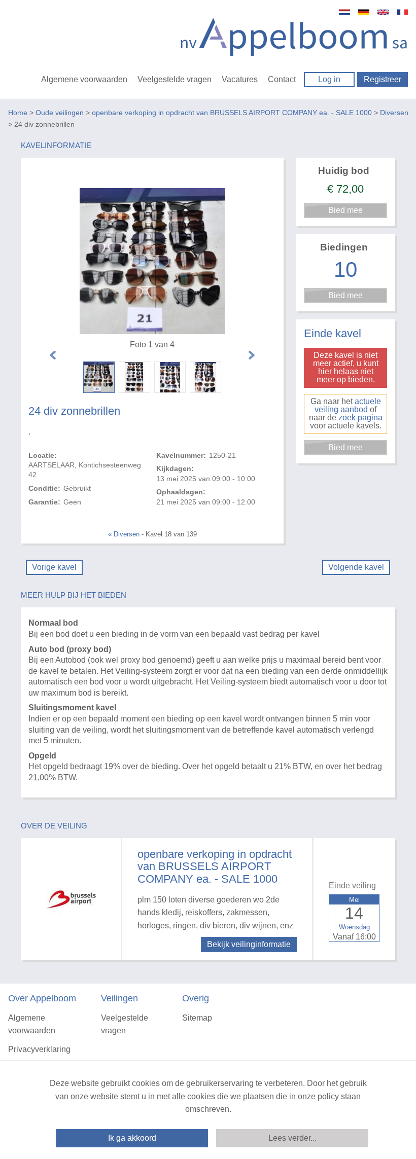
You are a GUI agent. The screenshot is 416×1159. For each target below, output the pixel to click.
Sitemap (197, 1017)
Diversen (394, 112)
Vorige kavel (54, 567)
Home (17, 112)
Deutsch (363, 12)
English (383, 12)
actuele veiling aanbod (348, 405)
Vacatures (240, 79)
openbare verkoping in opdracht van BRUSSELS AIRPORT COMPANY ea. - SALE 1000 (232, 112)
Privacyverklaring (39, 1049)
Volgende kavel (356, 567)
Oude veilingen (60, 112)
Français (402, 12)
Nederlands (344, 12)
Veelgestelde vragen (174, 79)
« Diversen (124, 534)
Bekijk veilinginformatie (249, 944)
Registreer (382, 79)
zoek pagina (360, 417)
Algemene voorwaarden (84, 79)
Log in (329, 79)
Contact (282, 79)
